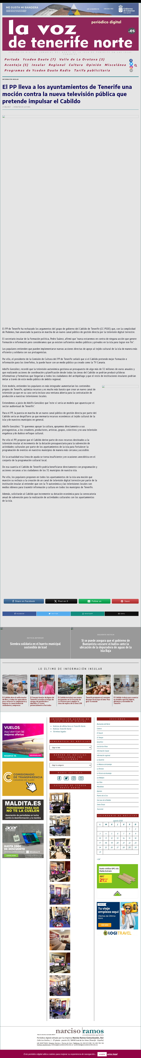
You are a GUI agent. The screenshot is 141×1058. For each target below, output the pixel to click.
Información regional (103, 755)
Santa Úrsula (101, 804)
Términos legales (59, 731)
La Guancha (100, 760)
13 (117, 838)
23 (135, 843)
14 (123, 838)
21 (123, 843)
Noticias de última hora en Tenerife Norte (69, 726)
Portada (12, 59)
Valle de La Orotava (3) (82, 59)
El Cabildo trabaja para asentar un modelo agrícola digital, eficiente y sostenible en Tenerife (126, 700)
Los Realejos (100, 778)
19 (111, 843)
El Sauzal (100, 733)
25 (106, 847)
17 (100, 843)
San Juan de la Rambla (104, 800)
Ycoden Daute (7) (39, 59)
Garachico (100, 742)
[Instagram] (131, 67)
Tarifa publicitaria (92, 70)
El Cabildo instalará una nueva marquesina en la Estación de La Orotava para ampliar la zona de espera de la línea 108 (70, 700)
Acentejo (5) (16, 64)
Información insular (10, 79)
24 (100, 847)
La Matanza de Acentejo (104, 764)
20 (117, 843)
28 (123, 847)
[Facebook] (131, 60)
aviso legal (112, 1054)
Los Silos (99, 782)
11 (106, 838)
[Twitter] (131, 63)
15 (129, 838)
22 (129, 843)
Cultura (76, 64)
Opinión (93, 64)
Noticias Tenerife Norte (62, 729)
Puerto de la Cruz (102, 795)
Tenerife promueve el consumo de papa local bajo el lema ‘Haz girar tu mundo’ (98, 699)
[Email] (131, 70)
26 (111, 847)
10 (100, 838)
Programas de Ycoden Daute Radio (37, 70)
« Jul (98, 859)
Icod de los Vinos (102, 746)
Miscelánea (115, 64)
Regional (57, 64)
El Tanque (100, 737)
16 (135, 838)
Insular (38, 64)
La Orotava (100, 769)
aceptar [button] (102, 1054)
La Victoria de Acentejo (104, 773)
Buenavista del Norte (103, 724)
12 (111, 838)
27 (117, 847)
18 (106, 843)
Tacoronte (100, 809)
